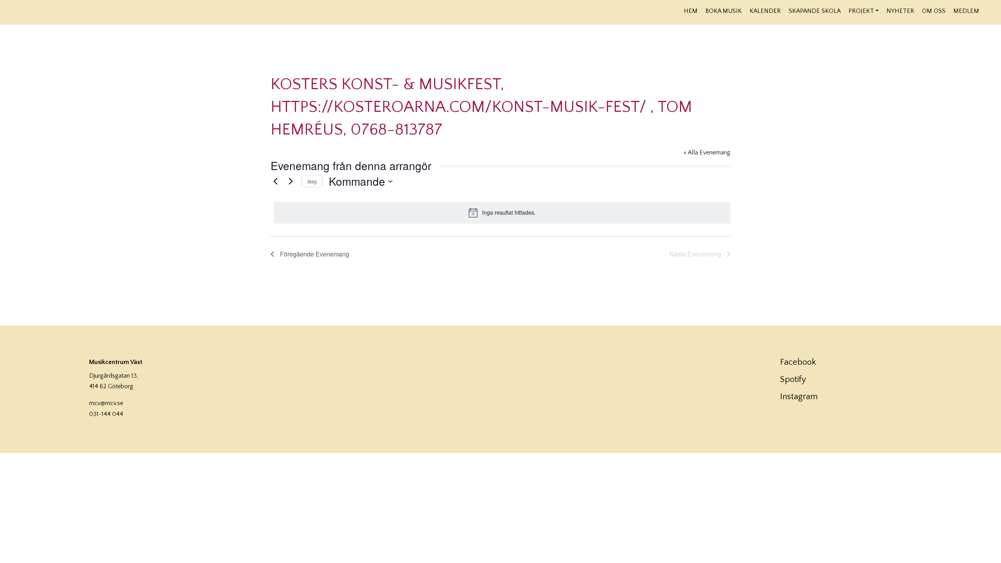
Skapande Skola (815, 10)
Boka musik (723, 10)
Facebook (798, 362)
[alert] (502, 213)
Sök (988, 10)
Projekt (861, 10)
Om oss (933, 10)
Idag (312, 181)
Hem (691, 10)
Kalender (765, 10)
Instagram (799, 397)
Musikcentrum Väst (90, 11)
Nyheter (900, 10)
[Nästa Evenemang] (290, 181)
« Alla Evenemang (706, 152)
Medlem (966, 10)
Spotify (793, 379)
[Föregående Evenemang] (275, 181)
